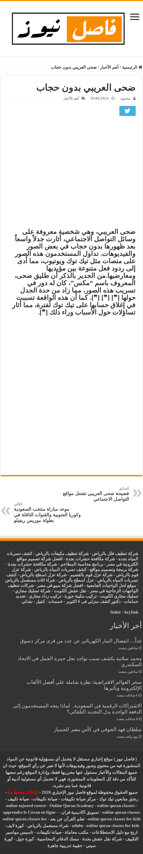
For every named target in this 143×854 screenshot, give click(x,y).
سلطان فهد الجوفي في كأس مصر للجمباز (98, 729)
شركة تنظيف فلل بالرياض (115, 553)
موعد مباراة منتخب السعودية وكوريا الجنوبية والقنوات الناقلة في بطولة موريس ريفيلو (47, 512)
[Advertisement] (71, 173)
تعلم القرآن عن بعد (67, 818)
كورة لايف (15, 825)
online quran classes (116, 805)
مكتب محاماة (76, 832)
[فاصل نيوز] (72, 27)
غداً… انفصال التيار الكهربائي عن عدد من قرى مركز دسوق (81, 640)
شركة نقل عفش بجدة (102, 838)
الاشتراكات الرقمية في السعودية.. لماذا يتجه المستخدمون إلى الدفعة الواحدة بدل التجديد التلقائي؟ (77, 708)
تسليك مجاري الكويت (119, 596)
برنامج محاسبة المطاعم (82, 564)
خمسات (55, 601)
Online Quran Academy (72, 805)
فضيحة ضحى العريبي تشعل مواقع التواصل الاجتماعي (96, 494)
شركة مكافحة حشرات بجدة (32, 564)
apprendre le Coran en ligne (29, 812)
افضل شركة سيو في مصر (60, 585)
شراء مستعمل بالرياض (48, 825)
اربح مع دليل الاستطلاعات (115, 832)
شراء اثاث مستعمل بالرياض (30, 580)
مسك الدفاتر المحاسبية (58, 838)
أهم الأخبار (109, 67)
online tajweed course (26, 805)
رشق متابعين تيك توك (118, 798)
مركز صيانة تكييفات (78, 798)
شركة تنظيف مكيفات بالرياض (62, 553)
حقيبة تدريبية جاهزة (65, 845)
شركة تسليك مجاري (33, 590)
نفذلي (27, 601)
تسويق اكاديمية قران (80, 812)
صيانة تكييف (18, 798)
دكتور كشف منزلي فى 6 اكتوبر (93, 601)
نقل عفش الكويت (70, 590)
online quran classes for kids (114, 818)
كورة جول (24, 838)
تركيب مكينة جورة (81, 596)
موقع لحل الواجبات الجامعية (111, 585)
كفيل (40, 601)
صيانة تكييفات (45, 798)
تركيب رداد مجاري (45, 596)
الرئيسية (130, 67)
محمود (125, 98)
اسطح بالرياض (72, 580)
